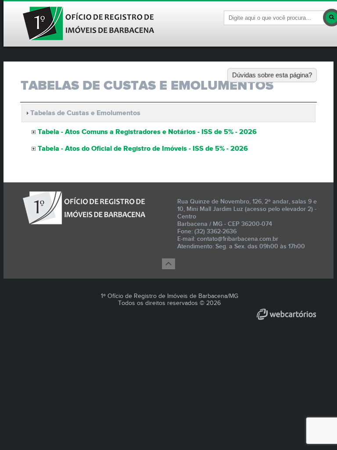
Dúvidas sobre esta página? (272, 75)
